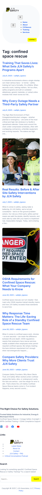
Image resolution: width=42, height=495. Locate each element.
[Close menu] (20, 17)
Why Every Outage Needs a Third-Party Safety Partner (20, 102)
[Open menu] (13, 25)
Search (36, 479)
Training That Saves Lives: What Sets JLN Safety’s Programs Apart (20, 66)
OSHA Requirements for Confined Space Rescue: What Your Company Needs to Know (19, 284)
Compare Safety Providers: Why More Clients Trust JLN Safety (20, 360)
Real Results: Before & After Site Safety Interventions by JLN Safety (20, 193)
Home (25, 22)
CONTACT (32, 40)
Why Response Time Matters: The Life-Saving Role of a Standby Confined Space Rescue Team (20, 318)
